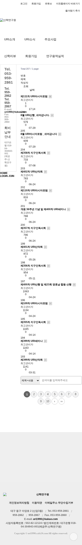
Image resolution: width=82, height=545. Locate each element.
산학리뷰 (10, 56)
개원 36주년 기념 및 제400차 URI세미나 (45, 209)
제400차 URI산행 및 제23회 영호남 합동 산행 (48, 284)
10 (47, 401)
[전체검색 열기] (73, 56)
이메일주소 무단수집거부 (59, 502)
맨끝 (61, 401)
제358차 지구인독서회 (35, 152)
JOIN (11, 176)
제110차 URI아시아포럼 (36, 190)
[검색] (77, 380)
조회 (25, 86)
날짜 (32, 89)
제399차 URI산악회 (33, 359)
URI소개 (9, 39)
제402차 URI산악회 (33, 171)
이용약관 (37, 502)
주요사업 (50, 39)
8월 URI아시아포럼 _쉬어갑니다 (41, 134)
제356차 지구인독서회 (35, 265)
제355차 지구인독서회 (35, 322)
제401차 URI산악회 (33, 246)
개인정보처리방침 (19, 502)
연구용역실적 (55, 56)
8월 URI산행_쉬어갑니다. (37, 115)
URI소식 (29, 39)
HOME (4, 173)
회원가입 (31, 56)
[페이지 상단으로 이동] (73, 536)
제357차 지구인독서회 (35, 228)
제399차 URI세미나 (33, 341)
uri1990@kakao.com (15, 112)
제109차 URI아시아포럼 (36, 303)
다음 (55, 401)
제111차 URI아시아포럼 (36, 96)
